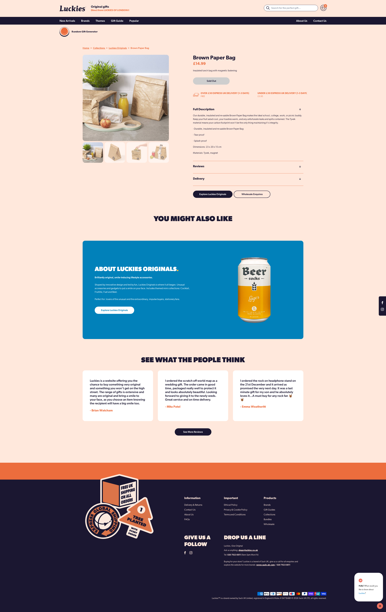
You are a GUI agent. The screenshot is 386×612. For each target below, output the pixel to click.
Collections (99, 48)
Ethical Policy (230, 505)
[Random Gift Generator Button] (64, 32)
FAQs (187, 519)
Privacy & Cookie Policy (235, 510)
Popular (134, 20)
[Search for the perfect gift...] (268, 8)
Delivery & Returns (193, 505)
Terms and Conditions (234, 515)
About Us (301, 20)
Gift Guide (117, 20)
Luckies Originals (118, 48)
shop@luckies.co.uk (248, 550)
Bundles (268, 519)
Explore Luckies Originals (212, 194)
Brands (85, 20)
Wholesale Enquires (252, 194)
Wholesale (269, 524)
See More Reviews (193, 431)
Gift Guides (269, 510)
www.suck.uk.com (265, 565)
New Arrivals (67, 20)
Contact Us (319, 20)
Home (86, 48)
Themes (100, 20)
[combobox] (291, 8)
